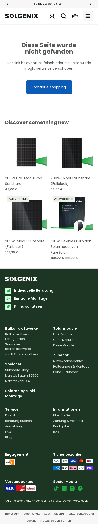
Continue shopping (49, 87)
